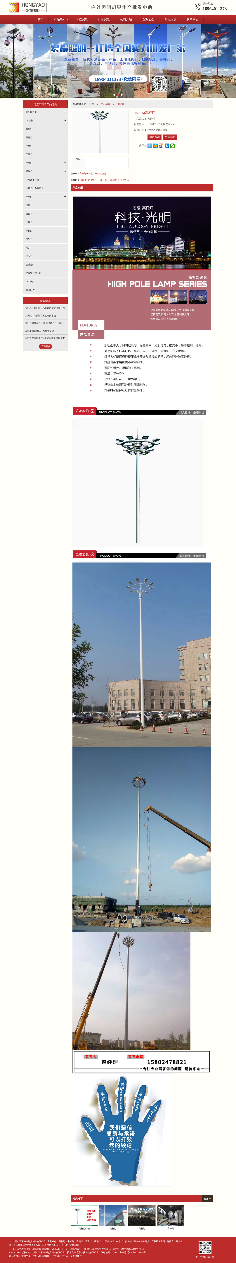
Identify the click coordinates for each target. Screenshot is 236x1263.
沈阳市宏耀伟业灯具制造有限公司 (29, 1241)
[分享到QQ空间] (155, 146)
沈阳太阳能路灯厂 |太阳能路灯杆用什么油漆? (47, 323)
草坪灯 (29, 163)
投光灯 (29, 239)
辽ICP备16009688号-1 (137, 1252)
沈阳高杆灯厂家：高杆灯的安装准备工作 (45, 308)
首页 (41, 19)
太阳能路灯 (31, 112)
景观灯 (29, 171)
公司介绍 (126, 19)
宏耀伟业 (25, 1256)
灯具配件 (30, 290)
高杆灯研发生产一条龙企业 (92, 173)
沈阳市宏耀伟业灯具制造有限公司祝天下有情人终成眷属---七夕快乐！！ (60, 338)
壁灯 (28, 205)
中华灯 (29, 146)
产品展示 (60, 19)
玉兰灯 (29, 154)
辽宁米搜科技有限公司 (88, 1252)
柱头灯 (29, 256)
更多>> (207, 1198)
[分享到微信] (172, 146)
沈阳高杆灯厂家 (60, 1249)
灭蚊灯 (29, 222)
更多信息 (170, 137)
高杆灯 (120, 104)
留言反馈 (170, 19)
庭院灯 (29, 129)
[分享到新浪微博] (161, 146)
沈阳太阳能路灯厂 (89, 179)
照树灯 (29, 230)
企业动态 (148, 19)
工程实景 (82, 19)
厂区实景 (104, 19)
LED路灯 (30, 281)
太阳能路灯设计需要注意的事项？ (41, 315)
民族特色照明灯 (33, 273)
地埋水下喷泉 (32, 180)
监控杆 (29, 213)
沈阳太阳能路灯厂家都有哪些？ (40, 330)
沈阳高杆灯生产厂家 (119, 179)
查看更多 (45, 346)
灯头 (28, 247)
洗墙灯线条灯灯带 (35, 188)
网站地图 (105, 1252)
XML (114, 1252)
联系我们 (192, 19)
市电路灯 (30, 120)
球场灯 (29, 196)
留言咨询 (154, 137)
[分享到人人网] (167, 146)
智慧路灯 (30, 264)
